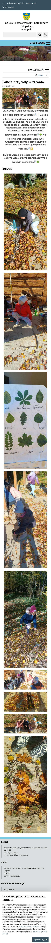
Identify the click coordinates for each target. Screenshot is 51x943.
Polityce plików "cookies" (29, 926)
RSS (3, 3)
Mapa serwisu (31, 3)
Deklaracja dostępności (15, 3)
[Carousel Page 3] (28, 58)
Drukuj (40, 75)
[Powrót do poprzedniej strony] (47, 75)
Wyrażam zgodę (40, 939)
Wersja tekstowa (8, 7)
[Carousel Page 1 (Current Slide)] (24, 58)
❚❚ (5, 58)
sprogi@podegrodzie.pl (19, 855)
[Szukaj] (39, 35)
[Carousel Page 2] (26, 58)
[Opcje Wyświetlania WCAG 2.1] (45, 35)
